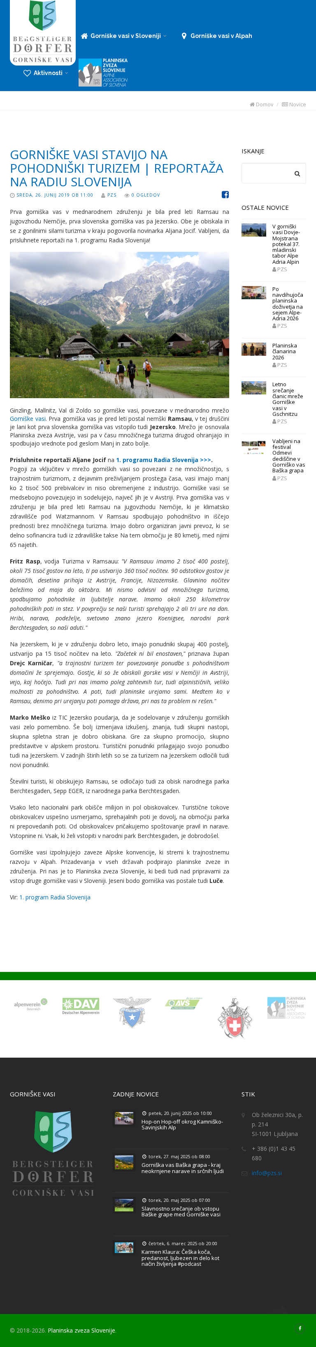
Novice (297, 104)
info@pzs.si (267, 1173)
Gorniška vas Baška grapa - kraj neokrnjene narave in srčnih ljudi (183, 1167)
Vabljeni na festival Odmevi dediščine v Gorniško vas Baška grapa (288, 455)
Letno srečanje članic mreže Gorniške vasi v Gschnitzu (287, 398)
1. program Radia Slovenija (55, 897)
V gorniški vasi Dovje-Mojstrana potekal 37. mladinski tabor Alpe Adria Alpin (286, 244)
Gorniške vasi (28, 418)
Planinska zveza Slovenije (81, 1330)
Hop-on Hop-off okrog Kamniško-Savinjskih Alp (182, 1124)
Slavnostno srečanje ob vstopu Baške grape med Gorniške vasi (181, 1211)
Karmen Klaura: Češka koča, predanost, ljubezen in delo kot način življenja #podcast (180, 1257)
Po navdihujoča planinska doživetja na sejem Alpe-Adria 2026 (287, 303)
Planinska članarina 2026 (284, 351)
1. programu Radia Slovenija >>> (163, 460)
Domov (264, 104)
